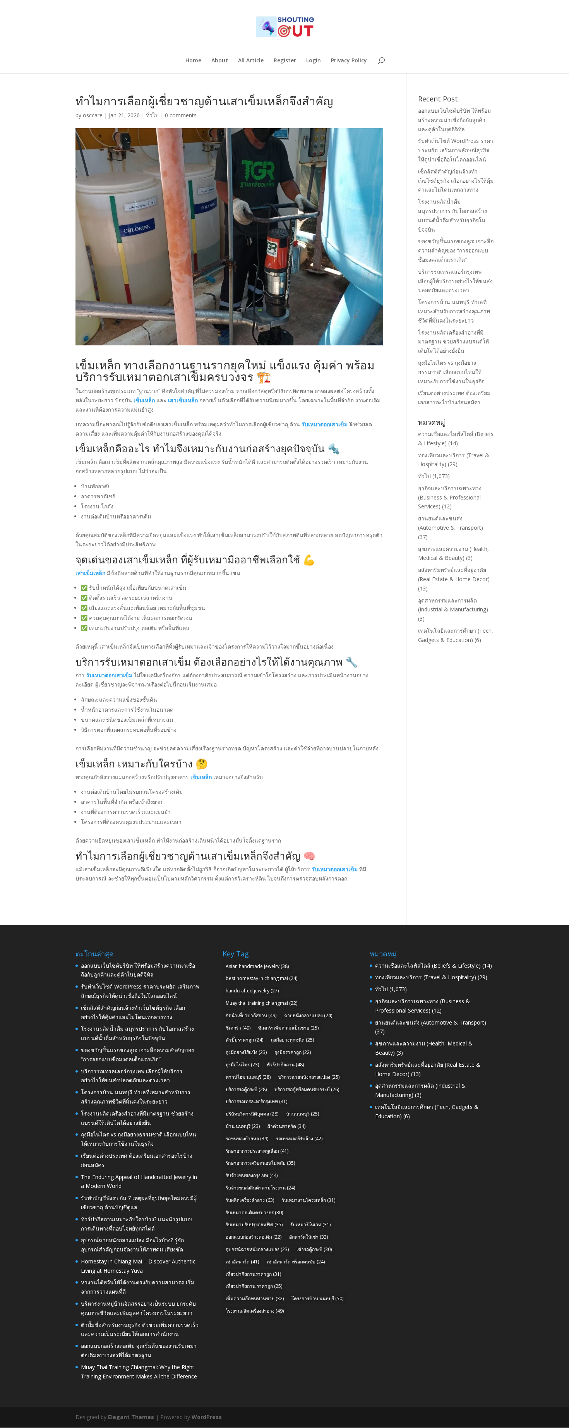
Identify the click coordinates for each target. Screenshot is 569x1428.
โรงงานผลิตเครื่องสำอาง (255, 1311)
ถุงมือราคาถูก (292, 1052)
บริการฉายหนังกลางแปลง (308, 1077)
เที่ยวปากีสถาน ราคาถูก (254, 1286)
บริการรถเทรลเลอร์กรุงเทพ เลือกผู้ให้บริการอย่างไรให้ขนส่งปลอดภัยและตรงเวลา (455, 281)
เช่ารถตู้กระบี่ (314, 1249)
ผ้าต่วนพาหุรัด (286, 1126)
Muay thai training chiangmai (261, 1003)
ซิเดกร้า (238, 1028)
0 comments (181, 115)
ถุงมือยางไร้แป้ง (246, 1052)
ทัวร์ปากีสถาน (285, 1064)
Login (313, 61)
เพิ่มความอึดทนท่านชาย (255, 1298)
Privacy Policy (349, 61)
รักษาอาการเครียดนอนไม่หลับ (260, 1163)
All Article (251, 61)
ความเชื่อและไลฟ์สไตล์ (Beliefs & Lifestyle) (428, 965)
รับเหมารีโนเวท (310, 1224)
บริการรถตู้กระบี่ (246, 1089)
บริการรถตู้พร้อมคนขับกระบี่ (306, 1089)
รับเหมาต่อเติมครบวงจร (254, 1212)
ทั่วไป (152, 115)
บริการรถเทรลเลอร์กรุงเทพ (256, 1101)
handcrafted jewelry (252, 990)
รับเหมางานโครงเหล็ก (308, 1200)
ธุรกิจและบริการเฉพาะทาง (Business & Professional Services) (450, 497)
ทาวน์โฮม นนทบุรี (248, 1077)
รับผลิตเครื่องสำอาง (250, 1200)
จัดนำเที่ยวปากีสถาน (251, 1015)
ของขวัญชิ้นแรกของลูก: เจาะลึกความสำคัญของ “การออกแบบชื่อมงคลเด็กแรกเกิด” (456, 250)
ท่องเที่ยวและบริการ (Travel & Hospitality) (425, 977)
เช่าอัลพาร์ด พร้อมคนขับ (296, 1261)
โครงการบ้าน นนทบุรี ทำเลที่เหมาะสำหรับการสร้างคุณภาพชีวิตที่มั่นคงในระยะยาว (454, 311)
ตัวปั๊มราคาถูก (244, 1040)
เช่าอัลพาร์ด (242, 1261)
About (219, 61)
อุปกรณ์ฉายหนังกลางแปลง (257, 1249)
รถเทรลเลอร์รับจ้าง (299, 1138)
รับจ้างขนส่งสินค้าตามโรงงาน (260, 1187)
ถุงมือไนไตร (242, 1064)
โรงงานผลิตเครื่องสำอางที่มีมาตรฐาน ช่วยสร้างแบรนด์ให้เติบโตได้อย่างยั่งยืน (453, 342)
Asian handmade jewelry (257, 966)
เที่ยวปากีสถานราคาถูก (253, 1274)
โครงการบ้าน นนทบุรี (317, 1298)
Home (193, 61)
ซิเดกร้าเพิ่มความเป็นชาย (288, 1028)
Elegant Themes (131, 1417)
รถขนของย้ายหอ (247, 1138)
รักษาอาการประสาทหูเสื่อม (257, 1151)
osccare (93, 115)
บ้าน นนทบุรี (243, 1126)
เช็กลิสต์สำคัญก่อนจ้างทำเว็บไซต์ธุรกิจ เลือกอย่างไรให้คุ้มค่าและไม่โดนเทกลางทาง (456, 181)
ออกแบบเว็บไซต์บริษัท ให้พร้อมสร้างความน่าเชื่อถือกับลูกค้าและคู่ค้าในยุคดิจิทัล (454, 120)
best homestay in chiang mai (261, 978)
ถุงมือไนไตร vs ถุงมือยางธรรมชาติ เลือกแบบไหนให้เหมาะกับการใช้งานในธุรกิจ (451, 372)
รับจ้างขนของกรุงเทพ (252, 1175)
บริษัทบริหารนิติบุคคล (252, 1113)
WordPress (207, 1417)
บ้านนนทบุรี (302, 1113)
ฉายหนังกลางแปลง (308, 1015)
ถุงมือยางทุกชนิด (292, 1040)
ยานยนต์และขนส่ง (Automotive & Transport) (430, 1022)
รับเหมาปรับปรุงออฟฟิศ (254, 1224)
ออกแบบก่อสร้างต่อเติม (253, 1237)
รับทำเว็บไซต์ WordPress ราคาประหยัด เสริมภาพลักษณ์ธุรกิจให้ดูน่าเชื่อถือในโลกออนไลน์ (455, 150)
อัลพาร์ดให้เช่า (308, 1237)
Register (285, 61)
